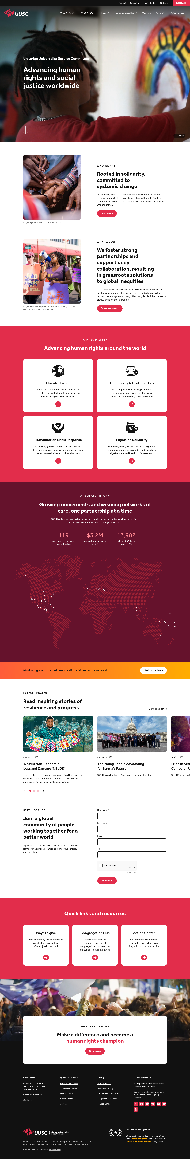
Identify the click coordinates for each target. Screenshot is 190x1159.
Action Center (66, 1099)
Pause (181, 136)
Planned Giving (104, 1104)
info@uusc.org (35, 1095)
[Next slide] (42, 791)
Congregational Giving (107, 1099)
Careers (63, 1104)
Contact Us (28, 1100)
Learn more (107, 213)
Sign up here (139, 1084)
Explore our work (110, 308)
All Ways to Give (104, 1084)
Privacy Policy (55, 1150)
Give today (95, 1051)
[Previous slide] (25, 791)
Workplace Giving (105, 1089)
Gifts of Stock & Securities (108, 1094)
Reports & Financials (69, 1084)
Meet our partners (153, 670)
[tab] (30, 791)
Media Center (66, 1094)
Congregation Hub (68, 1089)
